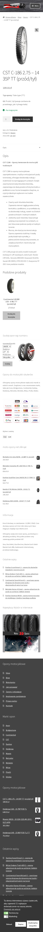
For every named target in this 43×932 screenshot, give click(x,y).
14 (11, 136)
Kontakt (9, 706)
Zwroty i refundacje (14, 692)
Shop (19, 17)
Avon (8, 725)
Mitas (8, 767)
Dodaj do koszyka (22, 119)
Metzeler (9, 758)
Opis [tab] (4, 147)
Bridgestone (11, 730)
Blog (8, 678)
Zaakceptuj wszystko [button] (33, 924)
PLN (4, 437)
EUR (9, 437)
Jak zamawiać (11, 687)
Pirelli (8, 772)
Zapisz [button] (20, 924)
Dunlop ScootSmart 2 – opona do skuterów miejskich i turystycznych (21, 568)
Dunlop (9, 744)
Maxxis (8, 753)
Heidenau (9, 749)
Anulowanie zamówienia (16, 696)
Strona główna (10, 17)
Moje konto (10, 682)
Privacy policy (11, 701)
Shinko (8, 777)
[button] (37, 30)
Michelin (9, 763)
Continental (11, 735)
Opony (25, 17)
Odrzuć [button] (9, 924)
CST (14, 136)
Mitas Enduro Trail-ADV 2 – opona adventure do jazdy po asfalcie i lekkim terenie (21, 575)
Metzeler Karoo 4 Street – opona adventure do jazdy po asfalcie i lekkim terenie (22, 590)
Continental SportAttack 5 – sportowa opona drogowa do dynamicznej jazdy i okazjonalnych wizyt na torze (22, 582)
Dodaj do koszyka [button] (11, 315)
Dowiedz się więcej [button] (12, 909)
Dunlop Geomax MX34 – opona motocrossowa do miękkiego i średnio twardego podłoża (22, 597)
